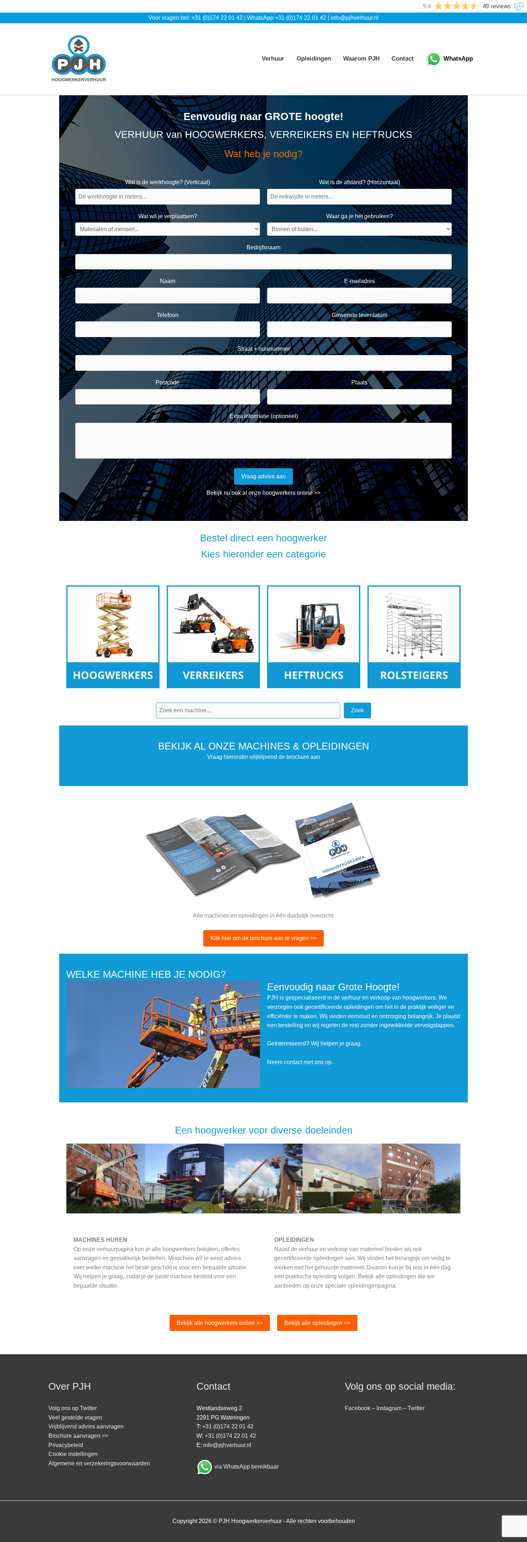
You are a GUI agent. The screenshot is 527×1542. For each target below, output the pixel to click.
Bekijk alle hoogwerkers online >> (220, 1323)
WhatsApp (458, 58)
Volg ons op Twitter (72, 1408)
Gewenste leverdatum (359, 315)
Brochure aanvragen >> (78, 1436)
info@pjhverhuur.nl (355, 18)
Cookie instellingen (73, 1454)
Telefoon (168, 315)
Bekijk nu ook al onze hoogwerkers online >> (263, 493)
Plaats (359, 382)
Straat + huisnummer (263, 349)
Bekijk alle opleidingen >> (317, 1323)
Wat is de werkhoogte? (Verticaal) (167, 182)
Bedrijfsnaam (263, 247)
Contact (402, 59)
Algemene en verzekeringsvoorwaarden (99, 1463)
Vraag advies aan (263, 476)
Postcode (168, 382)
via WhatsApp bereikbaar (246, 1467)
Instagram (389, 1408)
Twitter (416, 1408)
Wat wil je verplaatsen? (167, 216)
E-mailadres (359, 281)
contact (293, 1062)
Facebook (357, 1408)
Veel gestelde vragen (75, 1417)
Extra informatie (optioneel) (263, 416)
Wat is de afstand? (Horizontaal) (359, 182)
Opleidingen (313, 59)
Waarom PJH (361, 59)
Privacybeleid (65, 1445)
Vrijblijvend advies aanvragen (86, 1426)
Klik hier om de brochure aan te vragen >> (263, 938)
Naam (167, 281)
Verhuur (273, 59)
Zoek (357, 710)
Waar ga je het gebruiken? (359, 216)
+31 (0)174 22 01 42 (217, 18)
